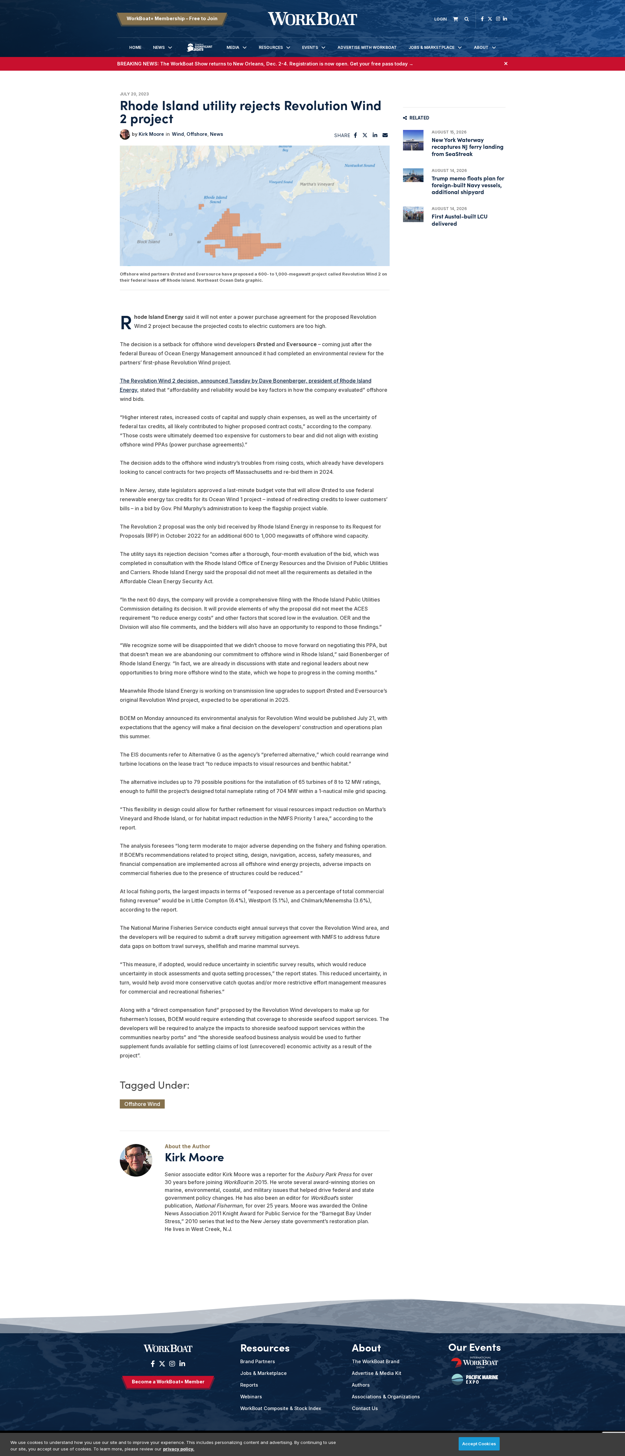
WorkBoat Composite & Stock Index (280, 1408)
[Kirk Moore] (125, 134)
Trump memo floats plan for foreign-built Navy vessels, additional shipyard (468, 185)
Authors (361, 1385)
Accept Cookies (479, 1443)
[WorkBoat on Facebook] (482, 18)
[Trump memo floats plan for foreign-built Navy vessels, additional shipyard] (413, 175)
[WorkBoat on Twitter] (490, 18)
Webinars (251, 1396)
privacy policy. (178, 1448)
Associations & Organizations (386, 1396)
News (159, 47)
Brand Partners (257, 1361)
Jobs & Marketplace (431, 47)
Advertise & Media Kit (376, 1373)
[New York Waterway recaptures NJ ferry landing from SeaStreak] (413, 140)
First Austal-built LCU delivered (460, 219)
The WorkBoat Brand (375, 1361)
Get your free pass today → (381, 63)
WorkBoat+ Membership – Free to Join (172, 18)
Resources (271, 47)
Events (310, 47)
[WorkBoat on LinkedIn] (505, 18)
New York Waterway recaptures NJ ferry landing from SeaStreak (468, 146)
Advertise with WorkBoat (367, 47)
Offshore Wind (142, 1104)
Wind (178, 134)
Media (233, 47)
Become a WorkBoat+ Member (168, 1381)
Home (135, 47)
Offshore (197, 134)
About (481, 47)
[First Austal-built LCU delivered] (413, 214)
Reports (249, 1385)
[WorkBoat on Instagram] (498, 18)
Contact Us (365, 1408)
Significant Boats (199, 52)
